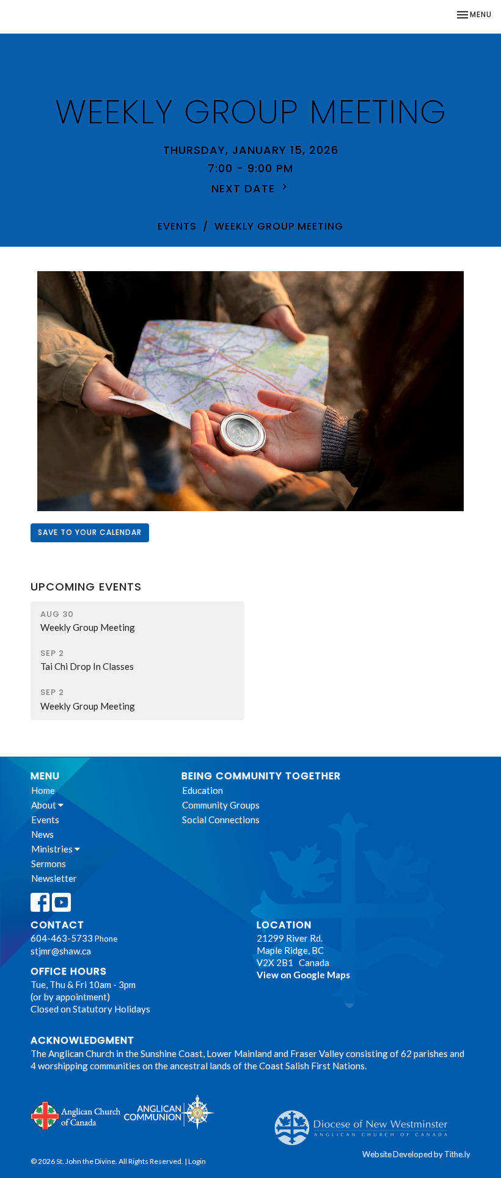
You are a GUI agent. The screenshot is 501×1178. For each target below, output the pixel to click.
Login (197, 1161)
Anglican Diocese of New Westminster (365, 1121)
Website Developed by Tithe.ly (416, 1154)
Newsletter (54, 878)
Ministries (53, 848)
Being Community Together (261, 776)
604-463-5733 (62, 938)
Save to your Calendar (90, 532)
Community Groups (221, 804)
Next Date (245, 188)
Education (202, 790)
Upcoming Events (86, 586)
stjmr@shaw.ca (61, 950)
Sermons (48, 863)
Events (177, 226)
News (42, 834)
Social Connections (221, 819)
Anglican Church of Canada (76, 1114)
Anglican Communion (168, 1111)
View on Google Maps (303, 974)
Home (43, 790)
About (44, 804)
